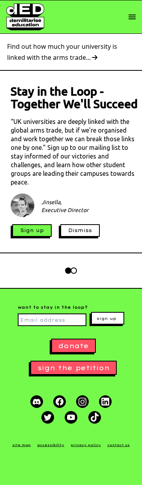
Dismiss (80, 230)
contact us (118, 445)
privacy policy (86, 445)
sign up (106, 318)
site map (21, 445)
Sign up (32, 230)
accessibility (50, 445)
